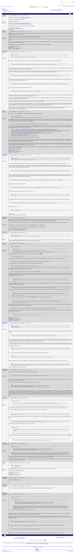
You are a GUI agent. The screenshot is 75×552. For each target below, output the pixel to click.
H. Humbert (4, 217)
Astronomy (4, 10)
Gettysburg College (14, 134)
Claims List (49, 546)
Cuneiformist (4, 232)
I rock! (13, 47)
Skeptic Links (59, 546)
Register (69, 5)
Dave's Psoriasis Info (14, 152)
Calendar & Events (54, 546)
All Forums (3, 8)
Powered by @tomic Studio (37, 551)
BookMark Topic (60, 10)
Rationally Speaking (30, 546)
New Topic (54, 9)
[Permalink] (23, 31)
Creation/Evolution (23, 546)
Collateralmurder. (11, 29)
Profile (66, 6)
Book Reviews (64, 546)
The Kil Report (18, 546)
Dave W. (3, 30)
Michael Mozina (5, 51)
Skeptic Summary (13, 546)
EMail (18, 46)
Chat (3, 6)
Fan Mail (45, 546)
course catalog (27, 130)
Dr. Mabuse (4, 15)
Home (58, 5)
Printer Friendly (53, 10)
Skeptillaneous (35, 546)
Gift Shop (68, 546)
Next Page (71, 12)
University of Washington (17, 132)
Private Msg (15, 46)
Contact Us (73, 5)
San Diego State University (15, 135)
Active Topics (63, 5)
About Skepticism (41, 546)
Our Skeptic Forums (5, 9)
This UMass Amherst (14, 129)
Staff (37, 547)
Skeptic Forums (7, 546)
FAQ (71, 5)
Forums (60, 5)
